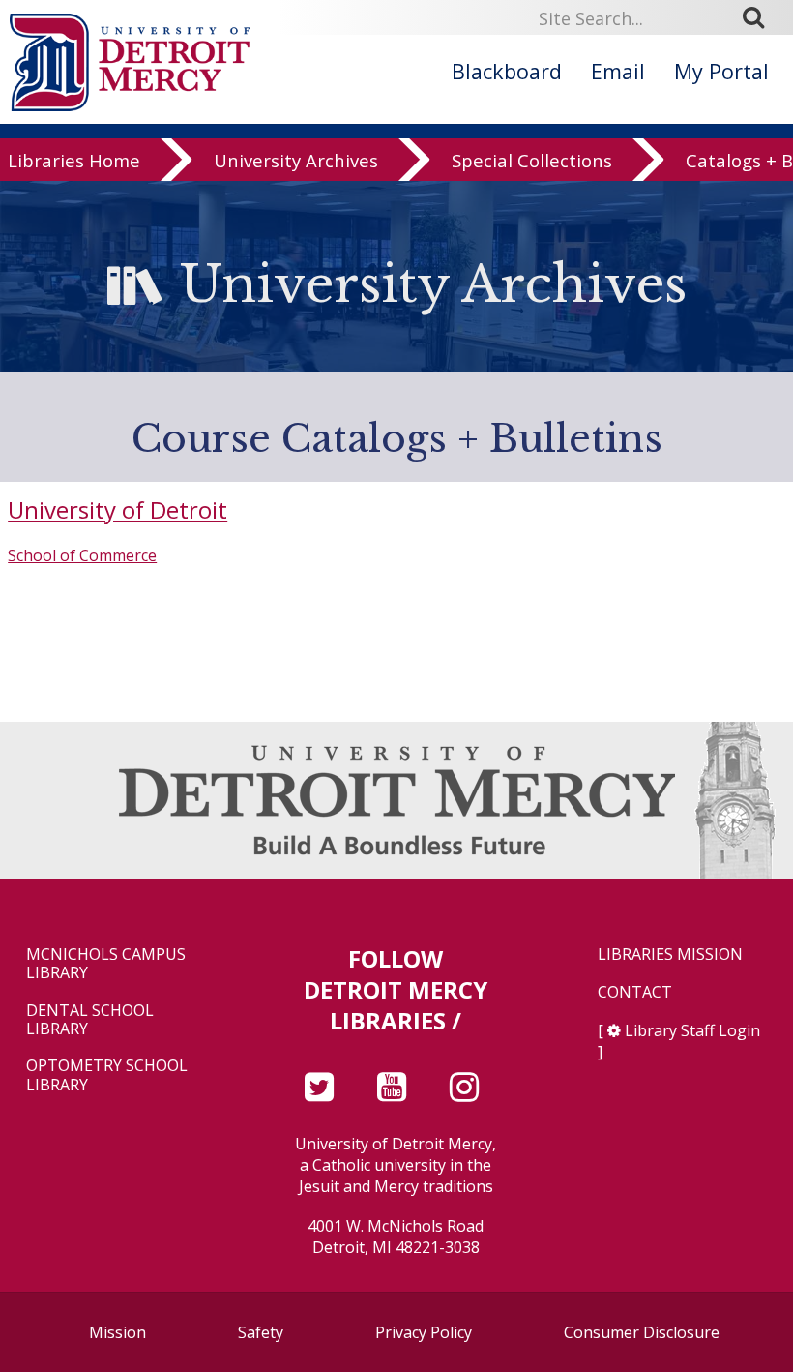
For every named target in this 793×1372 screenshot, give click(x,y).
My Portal (721, 71)
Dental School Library (90, 1019)
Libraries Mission (670, 954)
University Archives (296, 160)
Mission (117, 1332)
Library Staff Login (692, 1030)
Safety (260, 1332)
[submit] (760, 17)
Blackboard (507, 71)
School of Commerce (82, 555)
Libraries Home (74, 160)
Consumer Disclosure (642, 1332)
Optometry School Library (107, 1075)
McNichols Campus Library (106, 963)
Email (618, 71)
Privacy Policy (423, 1332)
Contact (635, 992)
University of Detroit (117, 509)
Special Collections (532, 160)
